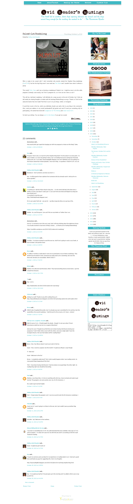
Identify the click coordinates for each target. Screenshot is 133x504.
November (95, 139)
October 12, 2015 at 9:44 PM (35, 422)
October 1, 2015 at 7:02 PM (34, 260)
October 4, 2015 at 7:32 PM (34, 314)
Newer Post (27, 486)
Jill (28, 83)
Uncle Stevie (68, 126)
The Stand (58, 83)
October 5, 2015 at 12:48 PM (35, 335)
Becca (28, 251)
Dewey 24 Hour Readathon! (99, 160)
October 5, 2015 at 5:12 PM (34, 386)
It (55, 124)
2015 (91, 134)
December (95, 136)
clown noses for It (68, 110)
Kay (28, 153)
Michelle (29, 404)
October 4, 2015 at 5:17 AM (34, 301)
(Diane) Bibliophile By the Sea (35, 428)
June (93, 195)
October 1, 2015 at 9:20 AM (34, 164)
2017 (91, 128)
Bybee (29, 266)
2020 (91, 119)
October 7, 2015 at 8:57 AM (34, 397)
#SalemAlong (34, 124)
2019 (91, 122)
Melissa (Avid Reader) (33, 170)
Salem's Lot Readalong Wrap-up (100, 144)
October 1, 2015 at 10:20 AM (35, 181)
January (94, 209)
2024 (91, 108)
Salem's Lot (43, 126)
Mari (28, 375)
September (95, 187)
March (94, 204)
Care (34, 90)
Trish (24, 83)
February (94, 207)
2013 (91, 216)
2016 (91, 131)
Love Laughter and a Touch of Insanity (68, 124)
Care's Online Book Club (46, 124)
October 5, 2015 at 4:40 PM (34, 369)
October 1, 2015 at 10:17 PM (35, 273)
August (94, 189)
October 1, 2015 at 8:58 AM (34, 147)
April (93, 201)
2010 (91, 224)
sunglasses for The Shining (52, 110)
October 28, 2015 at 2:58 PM (35, 465)
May (93, 198)
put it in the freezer (49, 115)
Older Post (78, 486)
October (94, 142)
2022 (91, 114)
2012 (91, 219)
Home (52, 486)
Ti (27, 279)
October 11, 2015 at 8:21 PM (35, 411)
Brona (29, 307)
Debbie (29, 187)
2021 (91, 117)
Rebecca (93, 171)
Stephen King (51, 126)
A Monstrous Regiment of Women (100, 174)
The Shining (60, 126)
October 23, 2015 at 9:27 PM (35, 437)
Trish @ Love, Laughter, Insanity (36, 320)
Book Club (94, 180)
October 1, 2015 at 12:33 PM (35, 203)
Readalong (36, 126)
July (93, 192)
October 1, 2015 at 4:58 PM (34, 245)
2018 (91, 125)
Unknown (30, 294)
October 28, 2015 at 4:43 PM (35, 478)
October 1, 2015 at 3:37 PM (34, 215)
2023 (91, 111)
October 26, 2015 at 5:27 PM (35, 448)
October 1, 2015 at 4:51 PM (34, 232)
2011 (91, 221)
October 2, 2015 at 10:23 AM (35, 288)
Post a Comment (29, 482)
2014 (91, 213)
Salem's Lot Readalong (97, 183)
